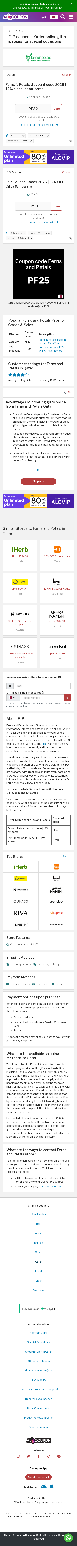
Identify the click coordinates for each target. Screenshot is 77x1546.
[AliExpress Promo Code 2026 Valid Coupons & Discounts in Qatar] (56, 912)
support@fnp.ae (51, 1186)
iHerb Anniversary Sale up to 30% (38, 3)
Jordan (38, 1280)
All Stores (20, 31)
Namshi (57, 626)
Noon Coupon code (38, 1408)
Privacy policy (38, 1380)
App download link (38, 1477)
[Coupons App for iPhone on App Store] (52, 1487)
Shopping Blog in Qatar (38, 1351)
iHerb (20, 561)
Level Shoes (57, 593)
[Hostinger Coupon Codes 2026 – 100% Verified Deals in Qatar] (20, 614)
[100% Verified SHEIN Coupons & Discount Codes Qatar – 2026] (20, 924)
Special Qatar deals (38, 1342)
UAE (38, 1224)
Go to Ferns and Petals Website (37, 124)
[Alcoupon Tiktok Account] (49, 1456)
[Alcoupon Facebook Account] (38, 1456)
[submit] (67, 697)
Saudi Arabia (38, 1214)
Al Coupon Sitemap (38, 1361)
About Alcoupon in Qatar (38, 1370)
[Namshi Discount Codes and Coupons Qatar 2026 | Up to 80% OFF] (57, 614)
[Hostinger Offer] (38, 157)
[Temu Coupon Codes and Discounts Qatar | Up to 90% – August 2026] (57, 549)
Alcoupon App (38, 1468)
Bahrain (38, 1242)
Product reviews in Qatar (38, 1417)
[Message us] (68, 1537)
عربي (44, 17)
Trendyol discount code (38, 1398)
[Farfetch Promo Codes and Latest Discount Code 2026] (56, 924)
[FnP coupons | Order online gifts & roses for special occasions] (38, 274)
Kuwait (38, 1233)
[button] (71, 4)
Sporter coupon (38, 1427)
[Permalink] (7, 136)
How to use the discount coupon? (38, 1389)
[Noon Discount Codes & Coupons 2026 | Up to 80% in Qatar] (20, 581)
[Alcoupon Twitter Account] (28, 1456)
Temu (57, 561)
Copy (57, 108)
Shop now (39, 481)
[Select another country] (54, 17)
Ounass (20, 662)
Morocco (38, 1290)
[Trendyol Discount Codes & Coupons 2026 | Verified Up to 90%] (57, 646)
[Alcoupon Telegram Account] (59, 1456)
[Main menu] (71, 16)
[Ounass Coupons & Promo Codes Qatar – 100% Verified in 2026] (20, 646)
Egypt (38, 1271)
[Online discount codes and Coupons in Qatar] (9, 31)
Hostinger (20, 629)
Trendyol (57, 658)
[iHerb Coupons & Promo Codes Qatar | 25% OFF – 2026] (20, 549)
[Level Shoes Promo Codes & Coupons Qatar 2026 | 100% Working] (57, 581)
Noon (20, 593)
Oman (38, 1252)
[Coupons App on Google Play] (44, 1487)
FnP (45, 743)
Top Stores (15, 856)
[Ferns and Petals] (38, 57)
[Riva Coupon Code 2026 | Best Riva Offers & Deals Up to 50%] (20, 912)
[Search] (62, 16)
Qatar (38, 1261)
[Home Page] (15, 16)
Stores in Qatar (38, 1332)
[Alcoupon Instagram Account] (18, 1456)
